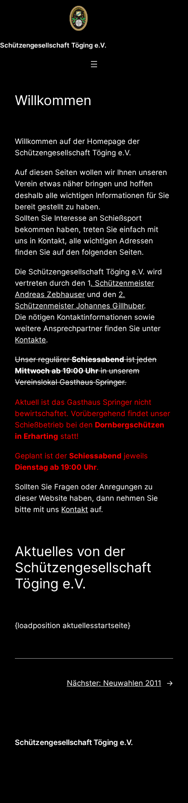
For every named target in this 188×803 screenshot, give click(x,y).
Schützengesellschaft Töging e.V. (53, 45)
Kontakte (30, 339)
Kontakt (74, 509)
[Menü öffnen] (94, 64)
